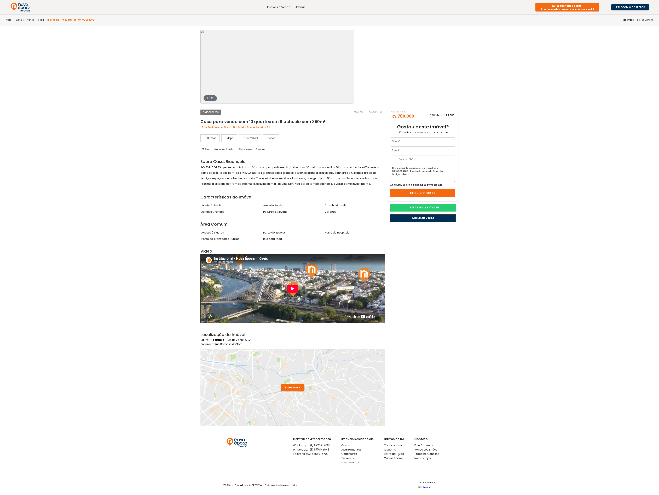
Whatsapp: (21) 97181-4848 (311, 450)
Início (8, 20)
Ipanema (390, 450)
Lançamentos (350, 462)
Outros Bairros (393, 458)
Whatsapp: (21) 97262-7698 (311, 445)
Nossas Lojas (422, 458)
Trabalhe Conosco (426, 454)
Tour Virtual (251, 138)
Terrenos (347, 458)
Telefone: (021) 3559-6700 (310, 454)
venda (30, 20)
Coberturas (349, 454)
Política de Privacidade (427, 185)
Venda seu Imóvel (426, 450)
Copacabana (393, 445)
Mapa (230, 138)
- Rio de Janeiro (638, 19)
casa (41, 20)
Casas (345, 445)
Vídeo (271, 138)
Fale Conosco (423, 445)
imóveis (19, 20)
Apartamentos (351, 450)
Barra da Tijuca (394, 454)
